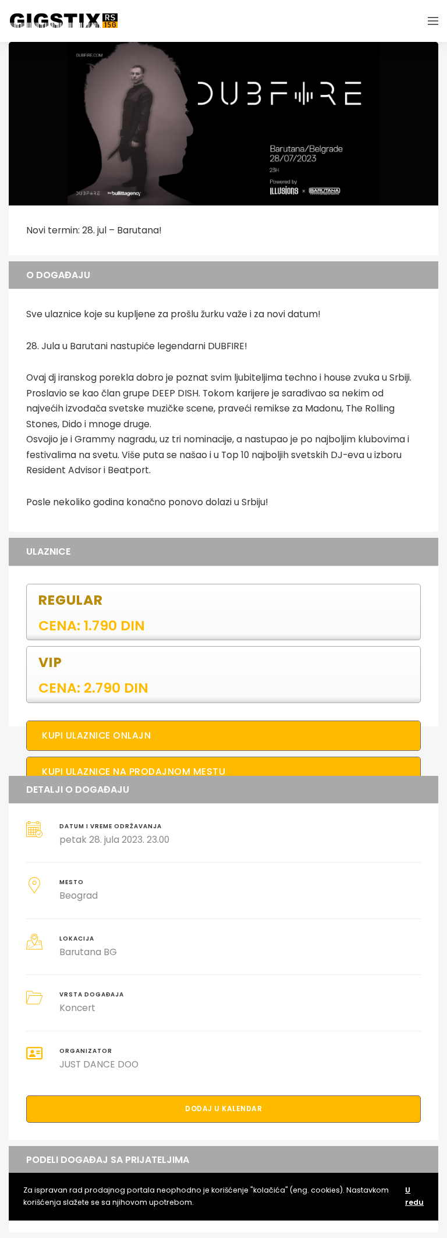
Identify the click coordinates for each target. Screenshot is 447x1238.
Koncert (77, 1008)
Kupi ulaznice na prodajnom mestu (133, 771)
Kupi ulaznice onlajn (96, 735)
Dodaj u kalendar (223, 1108)
